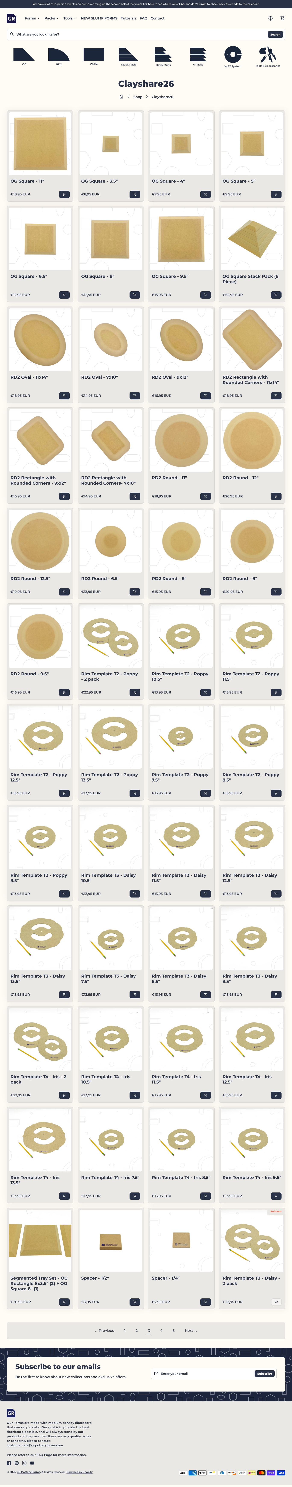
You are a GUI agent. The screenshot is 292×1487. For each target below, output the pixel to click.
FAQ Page (44, 1455)
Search (275, 34)
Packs (51, 18)
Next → (191, 1331)
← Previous (104, 1331)
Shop (137, 97)
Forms (32, 18)
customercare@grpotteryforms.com (35, 1445)
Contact (158, 18)
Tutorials (128, 18)
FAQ (143, 18)
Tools (70, 18)
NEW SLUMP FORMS (99, 18)
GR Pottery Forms (28, 1472)
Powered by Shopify (79, 1472)
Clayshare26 (162, 97)
